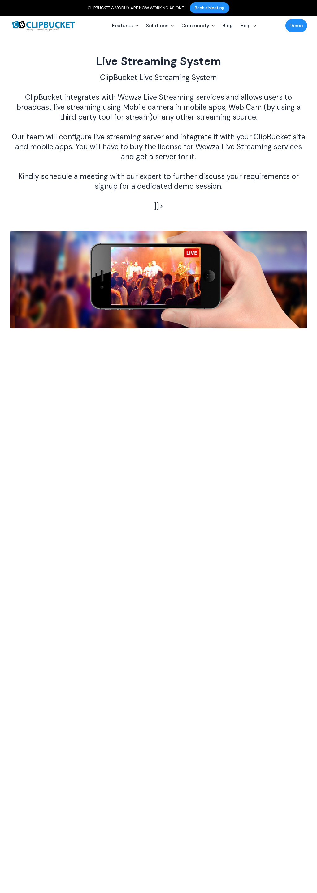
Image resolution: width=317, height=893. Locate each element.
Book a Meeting (209, 8)
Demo (296, 25)
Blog (227, 25)
